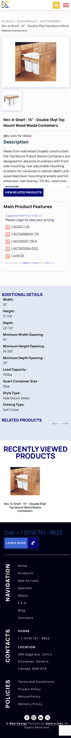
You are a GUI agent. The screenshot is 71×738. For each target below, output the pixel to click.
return (35, 263)
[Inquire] (56, 5)
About (23, 595)
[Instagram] (33, 718)
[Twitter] (47, 718)
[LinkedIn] (40, 718)
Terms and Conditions (36, 682)
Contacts (25, 618)
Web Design (18, 723)
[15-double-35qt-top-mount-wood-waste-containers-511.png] (35, 61)
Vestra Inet (54, 723)
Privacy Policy (29, 689)
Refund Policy (29, 696)
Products (8, 21)
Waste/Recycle (27, 21)
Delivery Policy (30, 704)
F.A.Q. (22, 603)
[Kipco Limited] (5, 5)
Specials (25, 588)
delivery (26, 263)
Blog (21, 610)
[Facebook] (26, 718)
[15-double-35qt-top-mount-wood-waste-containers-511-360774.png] (11, 100)
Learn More (16, 543)
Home (22, 566)
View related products (23, 192)
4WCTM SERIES (50, 21)
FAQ (47, 263)
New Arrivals (28, 581)
